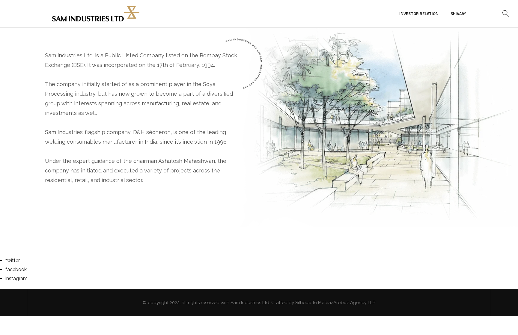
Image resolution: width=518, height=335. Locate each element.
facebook (16, 269)
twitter (12, 260)
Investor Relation (419, 13)
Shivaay (458, 13)
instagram (16, 278)
